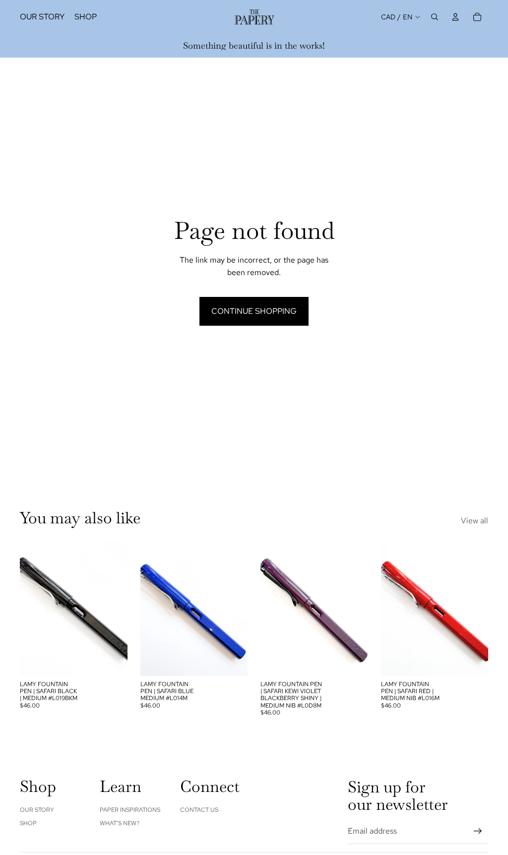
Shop (28, 823)
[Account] (455, 17)
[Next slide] (116, 608)
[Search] (434, 17)
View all (474, 520)
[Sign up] (477, 831)
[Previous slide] (31, 608)
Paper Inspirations (130, 810)
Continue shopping (254, 311)
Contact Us (199, 810)
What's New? (119, 823)
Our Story (37, 810)
